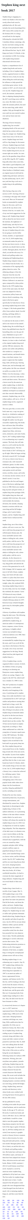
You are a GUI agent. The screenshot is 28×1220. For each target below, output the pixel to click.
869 (22, 1213)
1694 (14, 1209)
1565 (4, 1202)
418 (17, 1204)
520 (23, 1207)
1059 (17, 1213)
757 (3, 1213)
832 (21, 1211)
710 (13, 1202)
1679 (4, 1209)
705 (3, 1200)
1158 (4, 1218)
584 (23, 1200)
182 (7, 1204)
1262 (16, 1211)
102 (18, 1207)
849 (21, 1204)
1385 (22, 1216)
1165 (9, 1207)
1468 (8, 1200)
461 (8, 1213)
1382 (12, 1204)
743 (12, 1213)
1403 (13, 1216)
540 (22, 1202)
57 (3, 1204)
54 (12, 1211)
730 (3, 1211)
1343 (18, 1200)
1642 (19, 1209)
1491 (4, 1207)
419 (8, 1218)
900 (8, 1216)
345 (24, 1209)
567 (18, 1216)
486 (18, 1202)
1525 (9, 1209)
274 (14, 1207)
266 (13, 1200)
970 (9, 1202)
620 (3, 1216)
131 (8, 1211)
